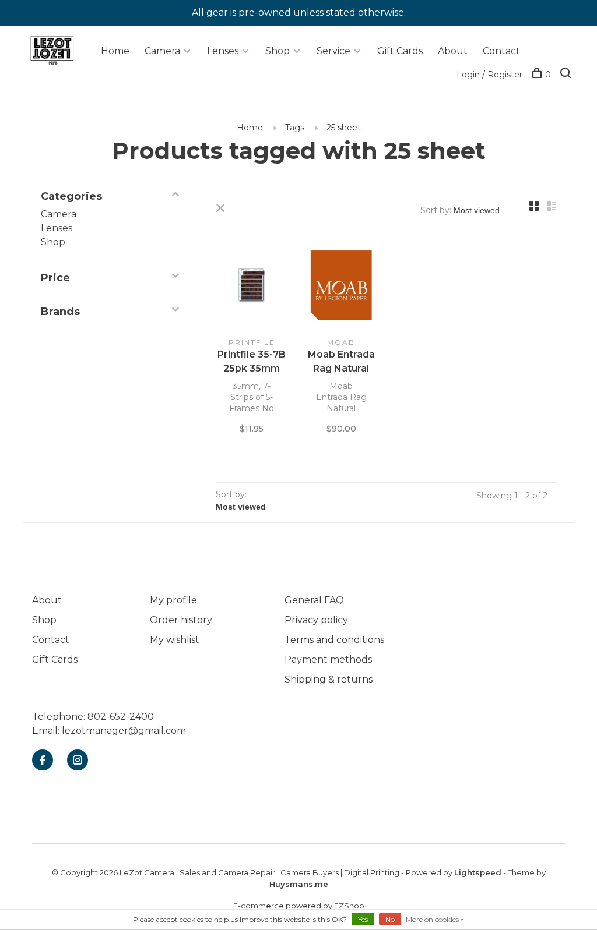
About (453, 50)
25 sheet (343, 127)
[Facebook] (42, 760)
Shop (277, 50)
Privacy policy (316, 619)
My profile (173, 600)
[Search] (567, 74)
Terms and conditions (334, 639)
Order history (181, 619)
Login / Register (489, 74)
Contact (501, 50)
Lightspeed (477, 872)
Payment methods (328, 659)
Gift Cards (400, 50)
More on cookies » (435, 919)
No (390, 919)
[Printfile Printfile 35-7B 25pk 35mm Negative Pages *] (252, 287)
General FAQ (314, 600)
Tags (294, 127)
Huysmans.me (298, 884)
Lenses (222, 50)
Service (333, 50)
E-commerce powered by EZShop (298, 905)
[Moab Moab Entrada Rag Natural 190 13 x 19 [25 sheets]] (341, 287)
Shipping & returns (329, 679)
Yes (363, 919)
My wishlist (174, 639)
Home (115, 50)
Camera (162, 50)
